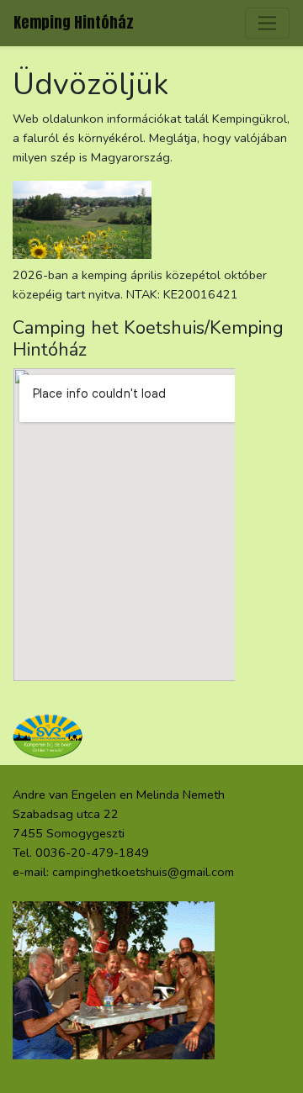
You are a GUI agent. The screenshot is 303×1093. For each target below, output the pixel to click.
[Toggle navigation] (267, 23)
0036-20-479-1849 (92, 852)
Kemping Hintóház (73, 22)
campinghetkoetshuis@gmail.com (143, 871)
